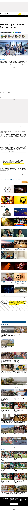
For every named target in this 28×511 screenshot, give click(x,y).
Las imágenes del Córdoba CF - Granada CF (20, 458)
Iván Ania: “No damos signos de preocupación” (5, 470)
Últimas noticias (3, 449)
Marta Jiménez (16, 335)
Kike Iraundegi (16, 387)
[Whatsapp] (13, 32)
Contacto (14, 509)
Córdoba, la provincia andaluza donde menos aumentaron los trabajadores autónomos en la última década (20, 398)
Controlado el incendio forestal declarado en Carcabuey (7, 434)
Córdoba (8, 179)
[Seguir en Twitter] (21, 499)
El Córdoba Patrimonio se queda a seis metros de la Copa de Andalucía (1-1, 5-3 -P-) (7, 493)
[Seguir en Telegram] (23, 499)
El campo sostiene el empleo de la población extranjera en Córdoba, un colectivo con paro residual (6, 386)
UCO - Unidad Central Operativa (13, 179)
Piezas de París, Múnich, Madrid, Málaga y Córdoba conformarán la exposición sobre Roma (7, 422)
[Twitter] (18, 32)
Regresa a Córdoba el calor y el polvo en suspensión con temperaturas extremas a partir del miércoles (20, 386)
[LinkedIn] (20, 32)
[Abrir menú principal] (27, 13)
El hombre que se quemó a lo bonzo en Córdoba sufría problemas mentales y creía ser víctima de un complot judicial (20, 446)
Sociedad (5, 179)
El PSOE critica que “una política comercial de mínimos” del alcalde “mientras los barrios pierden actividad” (7, 372)
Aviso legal (14, 508)
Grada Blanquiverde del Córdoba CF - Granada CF (6, 459)
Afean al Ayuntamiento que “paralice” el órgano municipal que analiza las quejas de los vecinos (20, 360)
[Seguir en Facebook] (22, 499)
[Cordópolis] (4, 498)
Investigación (19, 179)
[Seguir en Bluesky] (20, 499)
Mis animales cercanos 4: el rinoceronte (6, 346)
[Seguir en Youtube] (25, 499)
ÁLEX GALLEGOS (16, 459)
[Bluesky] (17, 32)
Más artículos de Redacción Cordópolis (6, 349)
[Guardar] (21, 32)
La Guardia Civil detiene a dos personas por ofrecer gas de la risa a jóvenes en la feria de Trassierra (20, 372)
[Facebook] (15, 32)
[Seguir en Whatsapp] (21, 500)
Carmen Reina (15, 399)
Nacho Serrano (2, 411)
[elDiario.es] (4, 500)
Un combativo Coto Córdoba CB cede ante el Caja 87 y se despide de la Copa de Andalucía (20, 410)
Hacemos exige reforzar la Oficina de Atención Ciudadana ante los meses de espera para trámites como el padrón (6, 360)
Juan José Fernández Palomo (4, 347)
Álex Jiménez (2, 471)
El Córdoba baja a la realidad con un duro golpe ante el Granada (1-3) (7, 410)
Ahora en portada (3, 375)
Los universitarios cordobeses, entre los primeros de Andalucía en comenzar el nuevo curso (20, 422)
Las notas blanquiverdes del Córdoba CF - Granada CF (20, 470)
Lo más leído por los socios (4, 324)
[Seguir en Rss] (22, 500)
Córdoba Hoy (3, 15)
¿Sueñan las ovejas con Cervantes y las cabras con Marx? (20, 334)
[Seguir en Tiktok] (20, 500)
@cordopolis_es (3, 59)
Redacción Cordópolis (3, 362)
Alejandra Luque (2, 387)
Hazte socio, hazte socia (14, 503)
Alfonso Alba (2, 337)
